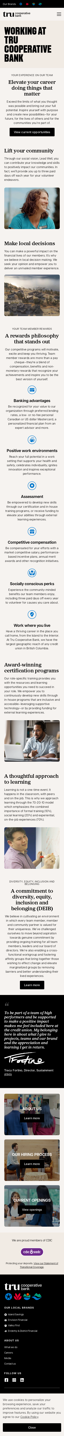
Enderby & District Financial (22, 1330)
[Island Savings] (20, 4)
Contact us (10, 1363)
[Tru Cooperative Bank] (16, 14)
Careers (8, 1352)
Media (7, 1358)
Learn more (32, 985)
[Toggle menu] (59, 14)
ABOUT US (32, 1108)
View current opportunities (34, 133)
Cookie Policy (29, 1417)
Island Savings (16, 1314)
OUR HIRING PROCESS (32, 1154)
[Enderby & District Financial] (40, 4)
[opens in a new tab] (32, 1252)
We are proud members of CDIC (32, 1240)
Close (32, 1427)
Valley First (14, 1325)
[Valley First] (33, 4)
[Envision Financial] (27, 4)
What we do (10, 1347)
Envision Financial (17, 1319)
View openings (34, 1211)
